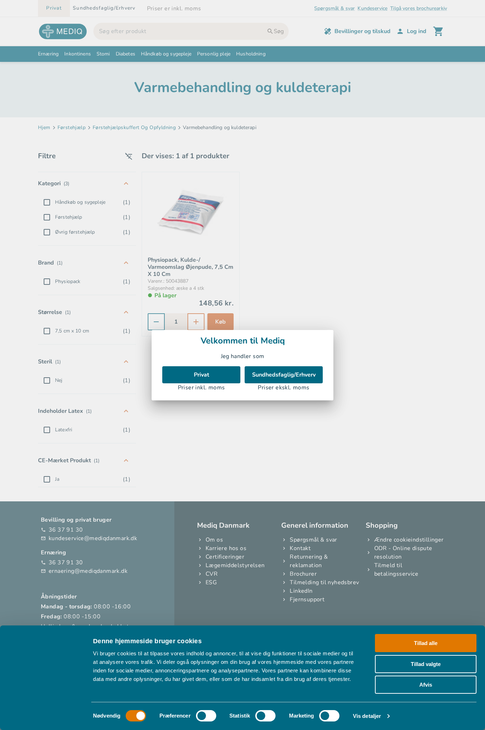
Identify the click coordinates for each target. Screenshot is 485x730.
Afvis (425, 685)
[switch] (206, 715)
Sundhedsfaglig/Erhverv (284, 375)
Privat (201, 375)
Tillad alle (425, 643)
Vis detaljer (367, 716)
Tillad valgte (426, 664)
